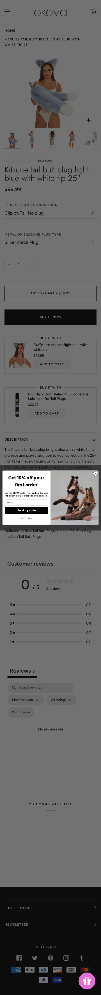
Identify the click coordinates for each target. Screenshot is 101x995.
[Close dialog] (95, 473)
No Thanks (26, 518)
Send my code (26, 510)
